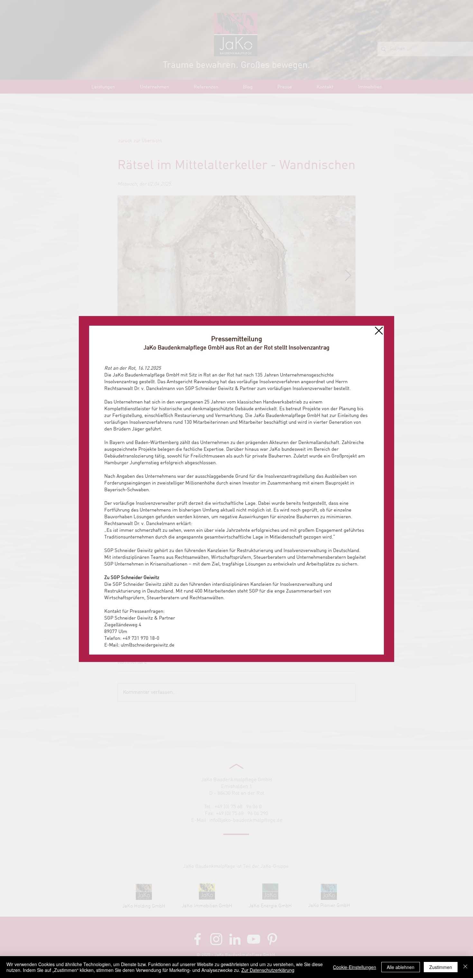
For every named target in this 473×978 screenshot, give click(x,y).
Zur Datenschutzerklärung (267, 970)
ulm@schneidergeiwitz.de (147, 645)
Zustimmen (440, 967)
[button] (379, 331)
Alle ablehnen (400, 967)
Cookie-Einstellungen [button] (354, 967)
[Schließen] (465, 967)
